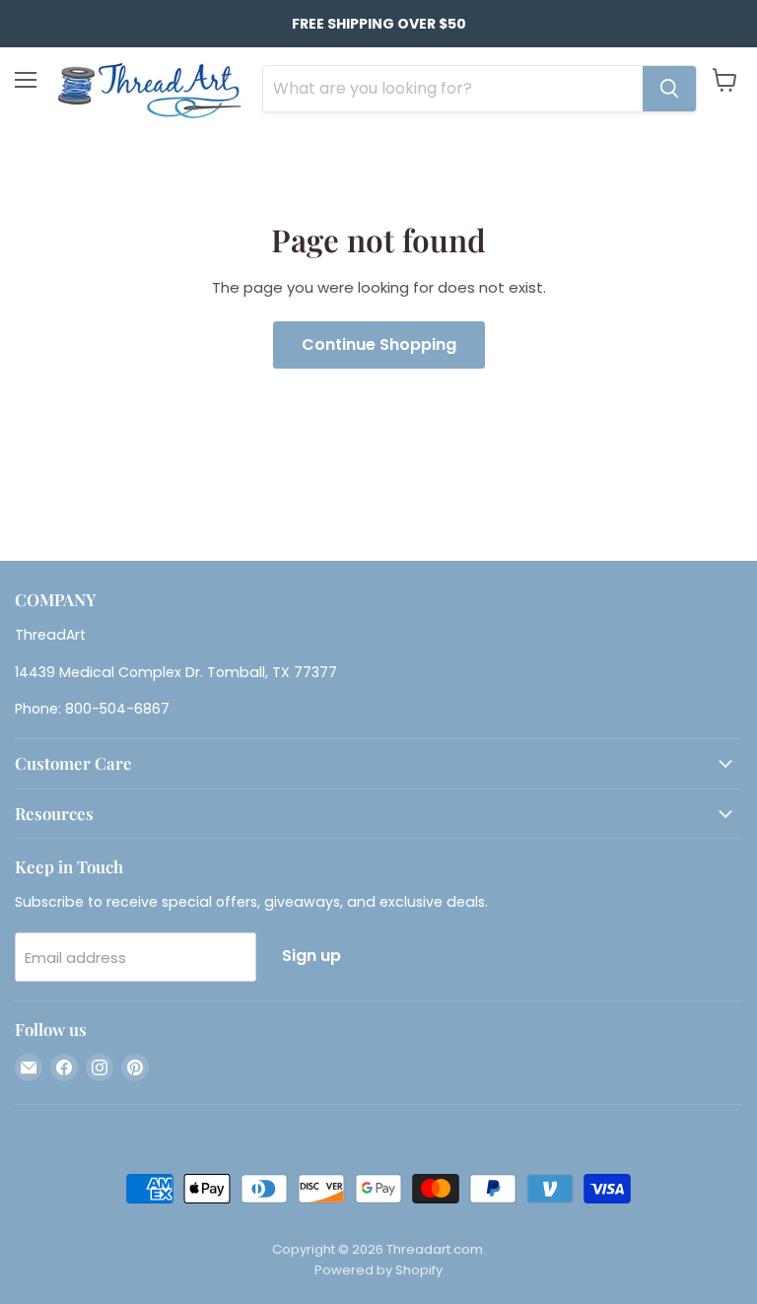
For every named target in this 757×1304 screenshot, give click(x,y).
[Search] (669, 88)
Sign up (311, 955)
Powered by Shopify (378, 1270)
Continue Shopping (379, 344)
